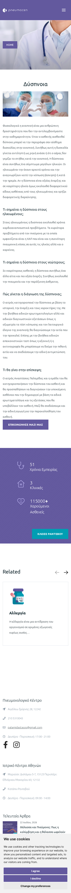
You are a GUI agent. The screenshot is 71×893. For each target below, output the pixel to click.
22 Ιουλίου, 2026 (28, 822)
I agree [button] (35, 870)
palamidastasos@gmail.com (25, 727)
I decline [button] (35, 878)
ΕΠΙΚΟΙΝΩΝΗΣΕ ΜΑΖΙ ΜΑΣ (25, 424)
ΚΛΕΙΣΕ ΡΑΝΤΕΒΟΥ (50, 533)
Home (10, 44)
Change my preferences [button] (35, 886)
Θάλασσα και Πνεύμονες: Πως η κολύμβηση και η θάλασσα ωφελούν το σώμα (42, 832)
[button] (65, 572)
